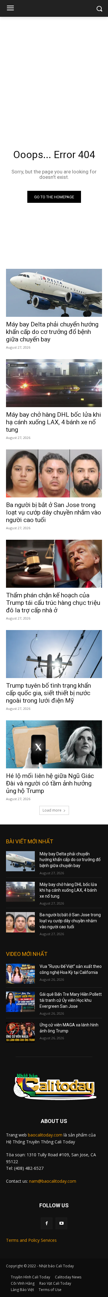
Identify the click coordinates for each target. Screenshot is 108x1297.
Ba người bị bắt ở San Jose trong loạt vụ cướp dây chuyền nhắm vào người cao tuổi (53, 512)
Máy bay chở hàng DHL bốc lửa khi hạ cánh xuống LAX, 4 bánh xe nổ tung (53, 422)
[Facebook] (46, 1223)
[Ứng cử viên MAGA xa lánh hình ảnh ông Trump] (20, 1032)
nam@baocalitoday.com (52, 1181)
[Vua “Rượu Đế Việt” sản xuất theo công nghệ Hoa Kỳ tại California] (20, 974)
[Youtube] (61, 1223)
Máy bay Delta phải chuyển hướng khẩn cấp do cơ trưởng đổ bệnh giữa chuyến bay (52, 332)
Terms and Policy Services (31, 1240)
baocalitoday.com (45, 1135)
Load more (52, 810)
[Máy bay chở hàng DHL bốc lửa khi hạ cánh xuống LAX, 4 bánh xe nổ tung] (54, 383)
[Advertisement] (54, 74)
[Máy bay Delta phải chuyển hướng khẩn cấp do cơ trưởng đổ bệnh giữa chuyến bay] (54, 293)
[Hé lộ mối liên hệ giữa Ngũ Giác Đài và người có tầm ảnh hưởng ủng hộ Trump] (54, 744)
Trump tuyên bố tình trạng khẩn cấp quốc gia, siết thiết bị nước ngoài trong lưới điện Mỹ (48, 693)
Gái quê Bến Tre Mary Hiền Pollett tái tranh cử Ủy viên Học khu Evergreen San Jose (71, 1000)
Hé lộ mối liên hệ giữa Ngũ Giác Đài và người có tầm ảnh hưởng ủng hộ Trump (50, 783)
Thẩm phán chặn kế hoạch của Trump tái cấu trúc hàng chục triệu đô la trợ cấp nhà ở (53, 603)
